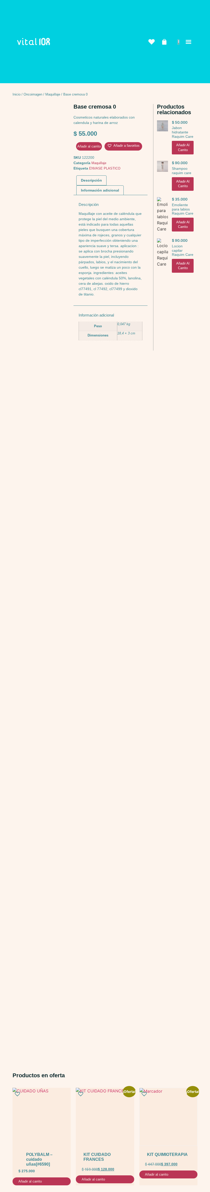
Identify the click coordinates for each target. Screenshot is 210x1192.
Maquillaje (52, 94)
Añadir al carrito (89, 146)
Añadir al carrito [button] (183, 147)
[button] (188, 41)
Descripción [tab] (91, 180)
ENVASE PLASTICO (104, 168)
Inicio (16, 94)
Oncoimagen (33, 94)
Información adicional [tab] (100, 190)
